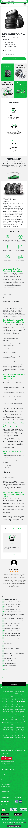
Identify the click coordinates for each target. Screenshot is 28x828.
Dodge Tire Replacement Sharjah (12, 635)
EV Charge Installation (6, 784)
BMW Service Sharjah (20, 698)
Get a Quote (14, 684)
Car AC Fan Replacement (10, 665)
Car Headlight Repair (9, 655)
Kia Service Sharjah (8, 712)
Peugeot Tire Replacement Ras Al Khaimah (14, 614)
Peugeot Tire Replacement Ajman (12, 604)
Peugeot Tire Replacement (10, 599)
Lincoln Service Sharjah (8, 719)
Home (2, 773)
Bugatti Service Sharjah (8, 699)
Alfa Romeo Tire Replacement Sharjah (13, 618)
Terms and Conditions (5, 791)
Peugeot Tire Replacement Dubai (12, 609)
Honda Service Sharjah (8, 707)
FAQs (2, 776)
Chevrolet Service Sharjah (7, 701)
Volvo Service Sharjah (20, 737)
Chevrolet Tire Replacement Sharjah (13, 630)
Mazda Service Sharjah (8, 721)
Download (3, 783)
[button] (13, 554)
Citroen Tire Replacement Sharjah (12, 633)
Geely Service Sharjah (8, 706)
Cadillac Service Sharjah (20, 699)
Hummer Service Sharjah (20, 707)
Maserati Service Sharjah (20, 719)
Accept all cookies (14, 826)
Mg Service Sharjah (19, 722)
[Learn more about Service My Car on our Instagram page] (8, 801)
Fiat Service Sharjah (8, 704)
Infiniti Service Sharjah (20, 709)
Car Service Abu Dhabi (6, 787)
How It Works (4, 774)
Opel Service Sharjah (19, 727)
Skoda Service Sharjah (8, 734)
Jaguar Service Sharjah (8, 711)
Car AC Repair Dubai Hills (10, 663)
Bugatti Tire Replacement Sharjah (12, 625)
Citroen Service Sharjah (20, 701)
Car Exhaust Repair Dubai (10, 658)
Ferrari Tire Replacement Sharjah (12, 638)
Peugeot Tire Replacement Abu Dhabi (13, 602)
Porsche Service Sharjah (20, 729)
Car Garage (3, 779)
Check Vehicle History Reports (11, 648)
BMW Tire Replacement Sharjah (12, 623)
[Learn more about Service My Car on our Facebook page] (5, 801)
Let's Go (14, 58)
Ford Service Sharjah (19, 704)
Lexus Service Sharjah (20, 716)
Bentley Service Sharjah (7, 698)
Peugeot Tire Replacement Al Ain (12, 606)
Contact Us (3, 778)
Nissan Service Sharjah (8, 727)
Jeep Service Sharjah (19, 711)
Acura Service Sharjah (8, 691)
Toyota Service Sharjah (20, 735)
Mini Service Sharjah (8, 725)
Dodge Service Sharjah (8, 703)
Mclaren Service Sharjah (20, 721)
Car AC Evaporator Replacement (12, 646)
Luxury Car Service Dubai (10, 651)
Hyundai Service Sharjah (7, 709)
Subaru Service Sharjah (20, 734)
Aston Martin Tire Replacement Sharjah (13, 621)
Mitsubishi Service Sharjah (20, 725)
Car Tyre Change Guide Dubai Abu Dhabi (14, 653)
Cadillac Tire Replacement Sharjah (12, 628)
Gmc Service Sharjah (19, 706)
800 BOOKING (6, 758)
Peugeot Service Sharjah (7, 729)
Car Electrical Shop (8, 660)
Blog (2, 781)
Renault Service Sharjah (7, 730)
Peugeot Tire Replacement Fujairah (12, 611)
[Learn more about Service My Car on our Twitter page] (2, 801)
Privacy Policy (4, 792)
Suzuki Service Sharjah (8, 735)
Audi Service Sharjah (19, 694)
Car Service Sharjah (5, 786)
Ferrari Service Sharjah (20, 703)
